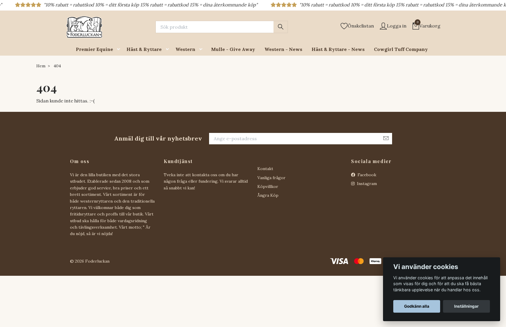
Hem (40, 66)
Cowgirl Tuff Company (401, 49)
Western (185, 49)
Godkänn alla (416, 306)
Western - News (283, 49)
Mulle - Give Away (233, 49)
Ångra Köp (267, 195)
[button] (119, 49)
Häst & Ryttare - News (338, 49)
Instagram (366, 183)
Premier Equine (94, 49)
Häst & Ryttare (144, 49)
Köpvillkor (267, 186)
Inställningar (466, 306)
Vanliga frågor (271, 177)
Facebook (366, 174)
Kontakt (265, 168)
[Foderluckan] (84, 27)
